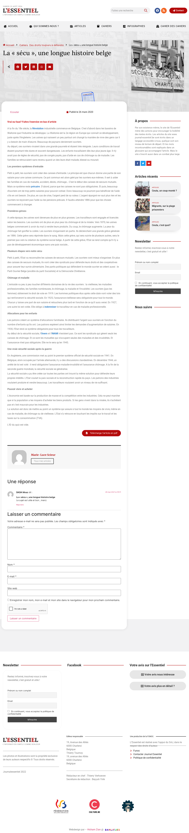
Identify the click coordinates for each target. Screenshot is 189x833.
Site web (12, 588)
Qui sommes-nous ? (46, 26)
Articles (80, 26)
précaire (35, 186)
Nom (11, 564)
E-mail (11, 576)
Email (137, 272)
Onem (44, 333)
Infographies (136, 26)
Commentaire (15, 527)
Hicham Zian (94, 829)
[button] (17, 67)
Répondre (20, 505)
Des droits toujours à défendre (46, 45)
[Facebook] (157, 10)
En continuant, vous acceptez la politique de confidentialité (156, 284)
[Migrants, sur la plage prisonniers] (142, 205)
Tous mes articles (42, 461)
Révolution (38, 128)
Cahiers (106, 26)
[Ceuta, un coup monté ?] (142, 188)
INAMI (55, 333)
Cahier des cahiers (173, 26)
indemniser (50, 306)
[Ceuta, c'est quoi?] (142, 223)
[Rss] (164, 10)
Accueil (13, 26)
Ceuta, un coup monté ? (164, 190)
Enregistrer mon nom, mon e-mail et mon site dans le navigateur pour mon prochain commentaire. (65, 600)
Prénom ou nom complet (146, 262)
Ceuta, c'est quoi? (161, 225)
